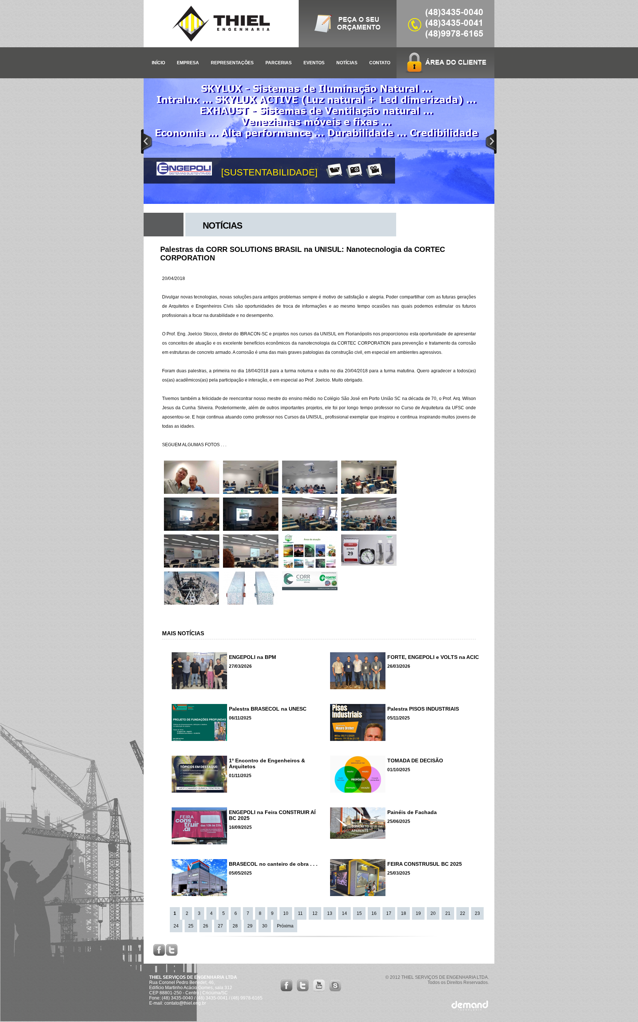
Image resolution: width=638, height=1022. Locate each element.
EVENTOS (314, 62)
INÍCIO (158, 62)
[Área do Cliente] (445, 62)
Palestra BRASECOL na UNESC (267, 709)
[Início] (221, 23)
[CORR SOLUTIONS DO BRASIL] (309, 588)
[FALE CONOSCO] (445, 45)
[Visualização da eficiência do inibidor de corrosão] (369, 564)
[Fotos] (348, 170)
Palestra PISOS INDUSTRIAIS (423, 709)
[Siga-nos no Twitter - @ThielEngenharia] (302, 990)
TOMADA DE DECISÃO (415, 760)
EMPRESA (188, 62)
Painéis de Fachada (412, 812)
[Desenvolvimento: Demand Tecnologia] (469, 1009)
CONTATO (379, 62)
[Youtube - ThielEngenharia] (319, 990)
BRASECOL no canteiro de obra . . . (273, 864)
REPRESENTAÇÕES (232, 62)
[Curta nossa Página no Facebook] (286, 990)
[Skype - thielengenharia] (335, 990)
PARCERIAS (278, 62)
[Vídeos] (368, 170)
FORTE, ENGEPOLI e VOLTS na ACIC (433, 657)
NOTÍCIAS (346, 62)
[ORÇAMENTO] (347, 45)
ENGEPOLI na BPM (252, 657)
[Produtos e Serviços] (328, 170)
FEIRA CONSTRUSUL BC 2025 (424, 864)
